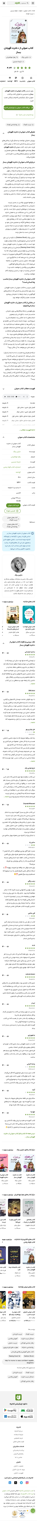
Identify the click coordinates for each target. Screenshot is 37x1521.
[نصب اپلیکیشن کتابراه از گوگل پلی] (10, 1410)
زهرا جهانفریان (16, 457)
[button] (18, 31)
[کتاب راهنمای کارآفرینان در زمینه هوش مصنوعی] (29, 1207)
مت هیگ (17, 1273)
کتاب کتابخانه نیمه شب (14, 1268)
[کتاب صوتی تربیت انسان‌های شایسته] (13, 614)
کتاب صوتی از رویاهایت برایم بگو (14, 1313)
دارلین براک (17, 452)
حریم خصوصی (18, 1438)
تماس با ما (18, 1457)
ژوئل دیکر (32, 1318)
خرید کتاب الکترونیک (27, 1494)
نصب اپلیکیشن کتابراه (26, 1491)
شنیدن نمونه (10, 511)
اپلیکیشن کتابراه (19, 98)
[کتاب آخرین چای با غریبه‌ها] (14, 1207)
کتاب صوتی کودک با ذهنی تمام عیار (29, 628)
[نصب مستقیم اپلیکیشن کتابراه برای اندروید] (26, 1410)
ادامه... (32, 684)
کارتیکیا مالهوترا (30, 1225)
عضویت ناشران (18, 1466)
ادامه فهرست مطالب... (27, 430)
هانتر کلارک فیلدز (14, 632)
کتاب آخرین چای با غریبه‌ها (14, 1221)
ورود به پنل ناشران (18, 1469)
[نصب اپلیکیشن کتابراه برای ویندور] (10, 1416)
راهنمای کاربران (18, 1454)
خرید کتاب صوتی (13, 505)
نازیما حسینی (16, 462)
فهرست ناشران (18, 1473)
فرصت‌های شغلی (18, 1442)
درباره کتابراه (18, 1431)
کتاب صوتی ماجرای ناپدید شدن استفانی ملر (29, 1313)
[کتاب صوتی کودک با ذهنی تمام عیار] (29, 614)
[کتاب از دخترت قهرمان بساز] (29, 1163)
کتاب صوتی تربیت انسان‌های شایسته (13, 628)
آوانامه (18, 472)
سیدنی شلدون (16, 1318)
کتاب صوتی (6, 1491)
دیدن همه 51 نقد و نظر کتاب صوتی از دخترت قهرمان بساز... (19, 1135)
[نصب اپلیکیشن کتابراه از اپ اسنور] (26, 1416)
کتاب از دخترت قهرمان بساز (30, 1176)
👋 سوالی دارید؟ (23, 1511)
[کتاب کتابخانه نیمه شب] (14, 1255)
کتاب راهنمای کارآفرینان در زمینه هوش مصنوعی (29, 1221)
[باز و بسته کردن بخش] (3, 133)
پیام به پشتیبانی (18, 1450)
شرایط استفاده (18, 1435)
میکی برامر (17, 1225)
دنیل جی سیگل (30, 632)
